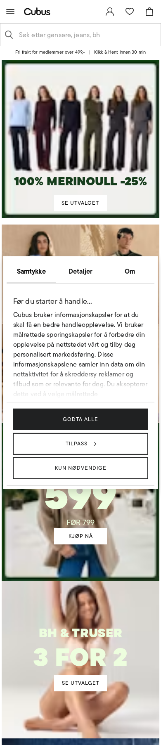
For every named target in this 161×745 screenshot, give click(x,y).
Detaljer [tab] (80, 271)
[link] (110, 12)
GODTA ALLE (80, 419)
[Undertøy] (80, 649)
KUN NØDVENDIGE (81, 468)
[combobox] (87, 35)
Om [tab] (130, 271)
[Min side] (110, 12)
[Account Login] (77, 55)
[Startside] (39, 11)
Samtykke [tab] (31, 271)
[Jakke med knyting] (80, 490)
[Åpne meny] (10, 11)
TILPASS (77, 443)
